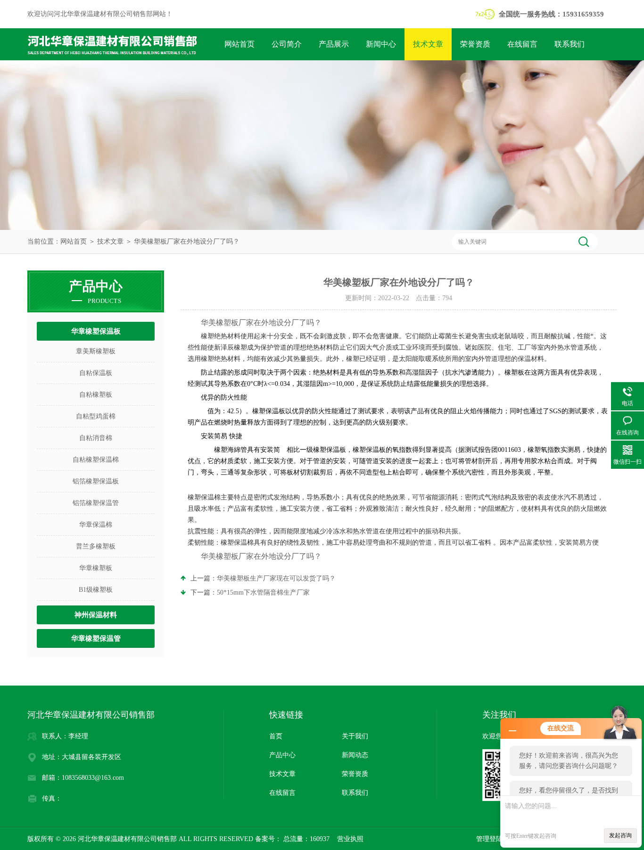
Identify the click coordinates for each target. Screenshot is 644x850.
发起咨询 (620, 835)
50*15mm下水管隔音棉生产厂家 (263, 592)
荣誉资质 (475, 44)
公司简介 (287, 44)
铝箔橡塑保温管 (96, 503)
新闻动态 (355, 755)
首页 (275, 736)
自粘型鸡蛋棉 (96, 416)
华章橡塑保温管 (96, 638)
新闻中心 (381, 44)
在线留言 (522, 44)
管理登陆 (489, 838)
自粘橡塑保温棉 (96, 459)
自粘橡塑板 (95, 394)
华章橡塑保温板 (96, 331)
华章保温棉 (95, 524)
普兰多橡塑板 (96, 546)
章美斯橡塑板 (96, 351)
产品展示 (334, 44)
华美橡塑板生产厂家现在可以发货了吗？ (276, 578)
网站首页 (239, 44)
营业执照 (350, 838)
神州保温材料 (95, 615)
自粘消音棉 (95, 437)
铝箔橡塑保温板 (96, 481)
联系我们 (569, 44)
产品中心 (282, 755)
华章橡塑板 (95, 568)
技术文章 (428, 44)
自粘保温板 (95, 372)
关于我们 (355, 736)
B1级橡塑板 (96, 589)
